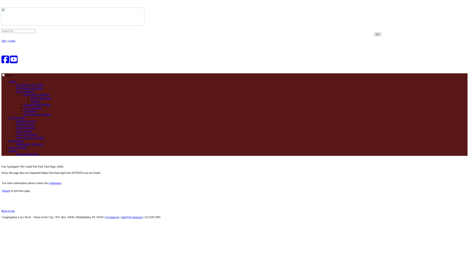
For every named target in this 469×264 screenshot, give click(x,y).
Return (6, 190)
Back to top (8, 210)
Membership (16, 140)
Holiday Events (25, 124)
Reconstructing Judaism (37, 114)
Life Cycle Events (26, 134)
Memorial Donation (27, 154)
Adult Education (25, 127)
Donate (13, 150)
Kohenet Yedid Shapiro (36, 104)
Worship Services (26, 121)
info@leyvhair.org (131, 217)
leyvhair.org (112, 217)
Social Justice (24, 131)
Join (3, 40)
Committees (30, 111)
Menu (9, 75)
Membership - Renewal (29, 144)
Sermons (36, 101)
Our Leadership (25, 91)
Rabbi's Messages (41, 98)
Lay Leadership (32, 107)
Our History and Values (29, 84)
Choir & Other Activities (30, 137)
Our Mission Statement (29, 88)
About (12, 81)
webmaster (55, 183)
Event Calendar (18, 147)
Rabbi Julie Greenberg (36, 94)
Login (11, 40)
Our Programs (17, 117)
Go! (378, 34)
